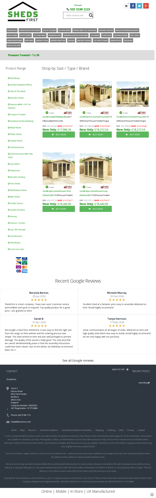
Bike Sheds (14, 196)
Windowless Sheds (18, 190)
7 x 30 (35, 55)
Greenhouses (15, 236)
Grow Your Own (16, 249)
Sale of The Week (17, 91)
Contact (141, 430)
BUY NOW (60, 134)
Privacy (130, 430)
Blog (22, 430)
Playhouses (14, 170)
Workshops (14, 78)
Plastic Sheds (15, 134)
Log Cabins (14, 164)
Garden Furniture (17, 210)
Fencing (13, 216)
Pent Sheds (14, 183)
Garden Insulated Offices (20, 84)
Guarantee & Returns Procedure (77, 430)
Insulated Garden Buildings (21, 121)
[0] (126, 12)
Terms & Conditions (49, 430)
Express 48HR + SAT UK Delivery (19, 106)
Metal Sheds (15, 127)
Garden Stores (16, 203)
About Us (32, 430)
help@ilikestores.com (21, 421)
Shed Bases (14, 242)
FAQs (121, 430)
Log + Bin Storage (17, 229)
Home (14, 430)
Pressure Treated (18, 55)
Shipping (99, 430)
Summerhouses (16, 147)
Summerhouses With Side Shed (20, 156)
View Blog (143, 382)
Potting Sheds (15, 140)
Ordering (111, 430)
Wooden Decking (17, 177)
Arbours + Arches (17, 223)
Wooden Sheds (16, 98)
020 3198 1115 (80, 9)
